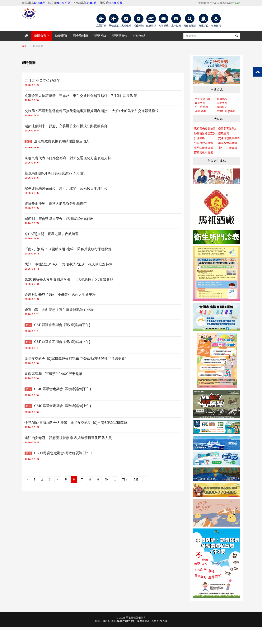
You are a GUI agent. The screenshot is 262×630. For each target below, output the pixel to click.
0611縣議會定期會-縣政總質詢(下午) (58, 325)
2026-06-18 (32, 100)
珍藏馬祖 (61, 36)
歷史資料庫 (80, 36)
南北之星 (222, 103)
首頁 (24, 46)
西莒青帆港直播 (203, 152)
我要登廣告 (119, 36)
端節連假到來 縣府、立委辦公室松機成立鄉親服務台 (66, 126)
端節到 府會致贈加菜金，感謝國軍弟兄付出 (59, 219)
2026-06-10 (32, 363)
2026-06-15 (32, 193)
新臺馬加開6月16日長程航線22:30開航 (55, 173)
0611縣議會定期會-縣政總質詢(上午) (58, 342)
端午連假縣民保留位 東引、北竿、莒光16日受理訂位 (66, 188)
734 (124, 479)
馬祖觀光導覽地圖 (205, 128)
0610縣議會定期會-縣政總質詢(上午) (58, 406)
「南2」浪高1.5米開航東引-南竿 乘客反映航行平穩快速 (68, 249)
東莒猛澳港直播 (203, 148)
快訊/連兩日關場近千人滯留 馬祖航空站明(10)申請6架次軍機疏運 (76, 423)
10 (106, 479)
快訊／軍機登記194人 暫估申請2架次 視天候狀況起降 (68, 264)
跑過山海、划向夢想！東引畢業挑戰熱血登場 (59, 310)
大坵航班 (222, 107)
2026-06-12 (32, 314)
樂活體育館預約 (227, 128)
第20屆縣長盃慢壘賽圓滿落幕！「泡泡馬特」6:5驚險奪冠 (69, 279)
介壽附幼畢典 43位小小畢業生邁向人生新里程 (60, 294)
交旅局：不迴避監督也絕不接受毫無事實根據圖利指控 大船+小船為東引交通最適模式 (92, 111)
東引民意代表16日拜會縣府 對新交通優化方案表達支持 (68, 158)
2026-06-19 (32, 85)
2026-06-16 (32, 147)
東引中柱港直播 (227, 148)
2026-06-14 (32, 253)
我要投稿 (100, 36)
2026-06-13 (32, 284)
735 (136, 479)
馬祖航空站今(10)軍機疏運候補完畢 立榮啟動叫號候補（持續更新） (76, 359)
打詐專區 (199, 138)
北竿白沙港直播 (203, 143)
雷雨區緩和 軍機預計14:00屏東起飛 (53, 374)
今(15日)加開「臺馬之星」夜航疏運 (52, 234)
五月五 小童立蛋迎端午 (42, 80)
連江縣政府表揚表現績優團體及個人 (57, 141)
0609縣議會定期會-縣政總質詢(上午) (59, 453)
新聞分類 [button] (40, 36)
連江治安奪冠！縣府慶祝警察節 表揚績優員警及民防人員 (68, 438)
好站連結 (139, 36)
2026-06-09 (32, 427)
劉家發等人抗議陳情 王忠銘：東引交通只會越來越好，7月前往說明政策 (81, 96)
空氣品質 (223, 133)
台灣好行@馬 (225, 111)
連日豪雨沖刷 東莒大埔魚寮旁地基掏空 (56, 203)
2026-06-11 (31, 331)
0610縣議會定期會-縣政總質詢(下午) (58, 389)
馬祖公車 (200, 111)
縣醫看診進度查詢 (205, 133)
